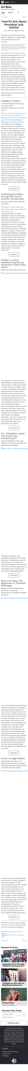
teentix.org (20, 90)
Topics (10, 12)
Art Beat (6, 7)
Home (3, 12)
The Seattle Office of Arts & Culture (13, 53)
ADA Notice (6, 1056)
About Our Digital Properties (10, 1051)
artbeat (8, 30)
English (12, 2)
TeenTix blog (10, 925)
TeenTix (14, 47)
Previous (5, 17)
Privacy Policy (6, 1054)
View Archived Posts (7, 1017)
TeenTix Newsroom (19, 935)
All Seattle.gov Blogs (13, 1023)
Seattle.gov (4, 1)
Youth (2, 936)
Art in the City (16, 931)
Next (24, 17)
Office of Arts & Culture (8, 9)
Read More (14, 189)
